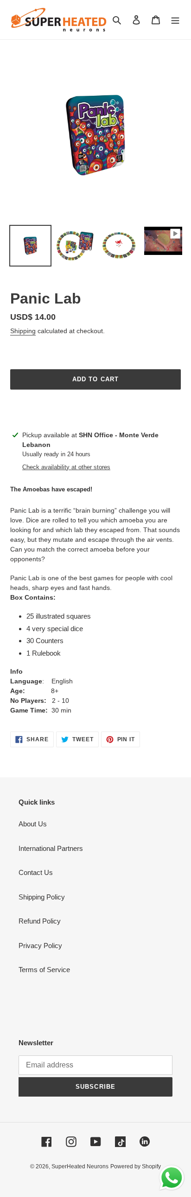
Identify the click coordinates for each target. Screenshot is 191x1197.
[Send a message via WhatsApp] (171, 1177)
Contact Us (36, 872)
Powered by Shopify (135, 1166)
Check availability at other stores (66, 467)
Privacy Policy (40, 945)
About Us (33, 824)
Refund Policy (40, 921)
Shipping (23, 331)
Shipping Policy (42, 897)
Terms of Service (44, 970)
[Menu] (175, 20)
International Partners (51, 848)
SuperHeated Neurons (79, 1166)
